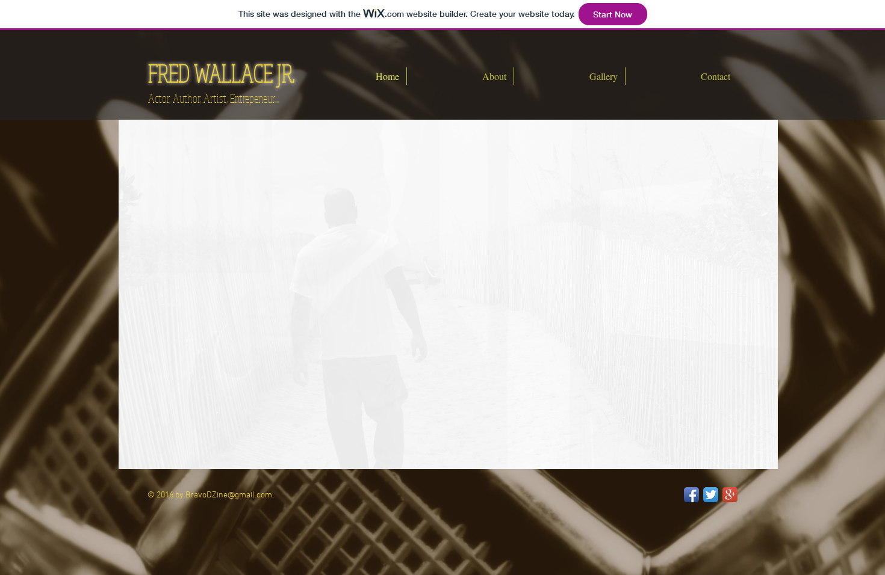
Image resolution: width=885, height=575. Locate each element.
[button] (448, 294)
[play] (753, 458)
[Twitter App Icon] (710, 494)
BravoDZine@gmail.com (228, 495)
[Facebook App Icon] (691, 494)
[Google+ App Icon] (730, 494)
